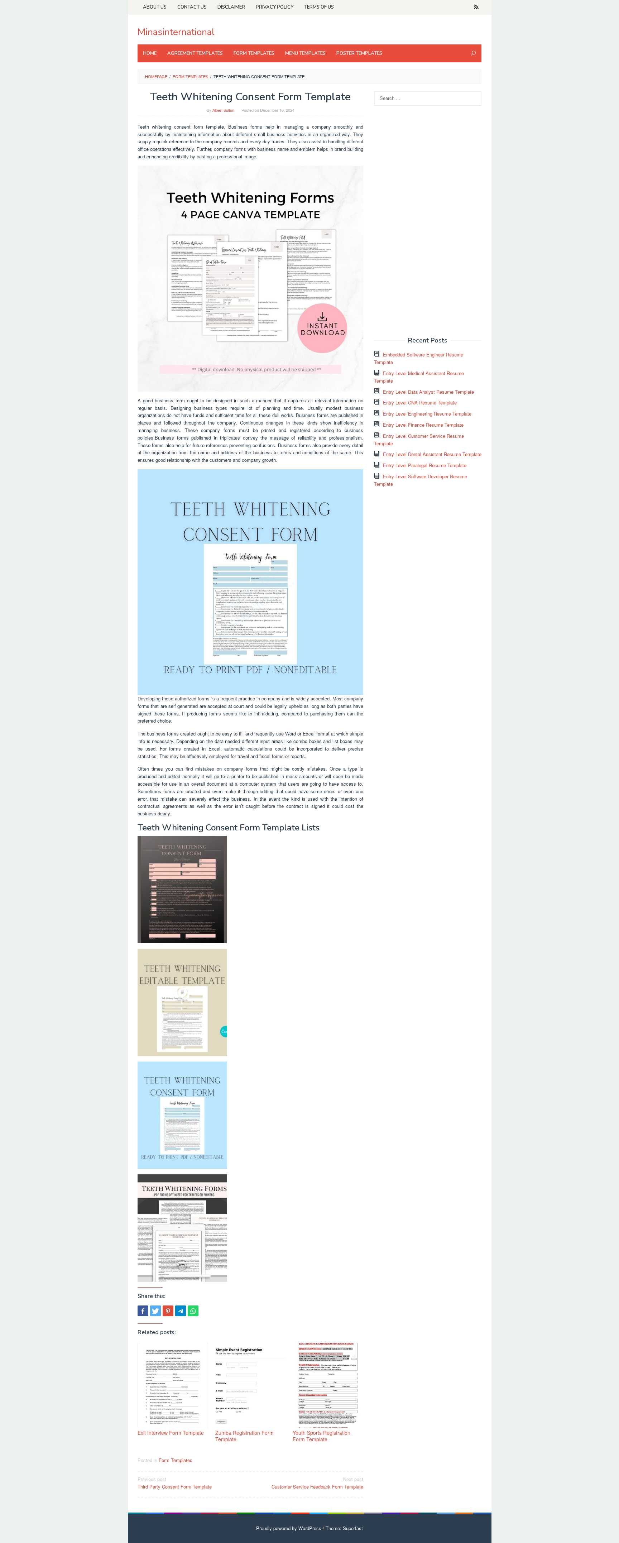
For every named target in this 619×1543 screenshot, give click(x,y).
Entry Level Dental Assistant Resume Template (432, 454)
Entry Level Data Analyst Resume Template (428, 391)
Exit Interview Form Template (171, 1432)
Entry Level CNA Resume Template (420, 402)
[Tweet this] (155, 1310)
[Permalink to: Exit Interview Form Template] (173, 1385)
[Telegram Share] (180, 1310)
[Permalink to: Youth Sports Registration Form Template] (328, 1385)
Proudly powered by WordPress (288, 1528)
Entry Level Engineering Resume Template (427, 413)
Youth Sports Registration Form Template (321, 1436)
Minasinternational (176, 32)
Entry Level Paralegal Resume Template (424, 465)
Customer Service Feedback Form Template (317, 1483)
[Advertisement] (427, 220)
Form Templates (175, 1460)
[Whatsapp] (193, 1310)
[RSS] (476, 7)
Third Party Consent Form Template (175, 1483)
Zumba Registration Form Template (244, 1436)
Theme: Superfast (344, 1528)
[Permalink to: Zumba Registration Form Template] (250, 1385)
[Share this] (143, 1310)
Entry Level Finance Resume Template (423, 424)
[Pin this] (168, 1310)
